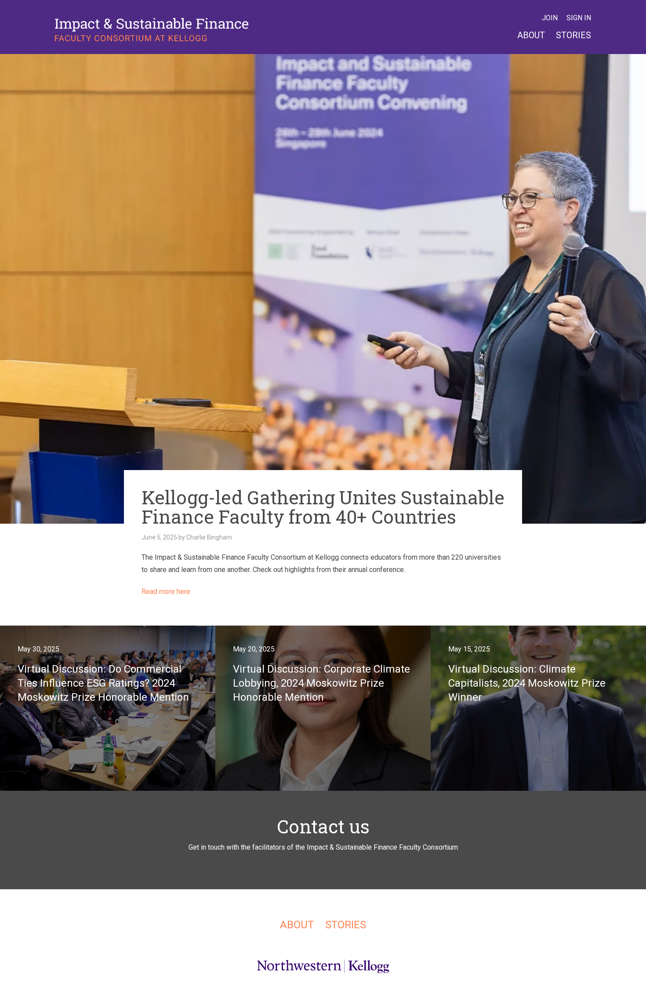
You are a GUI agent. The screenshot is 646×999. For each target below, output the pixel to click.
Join (550, 18)
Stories (573, 35)
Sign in (578, 18)
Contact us (323, 826)
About (531, 35)
